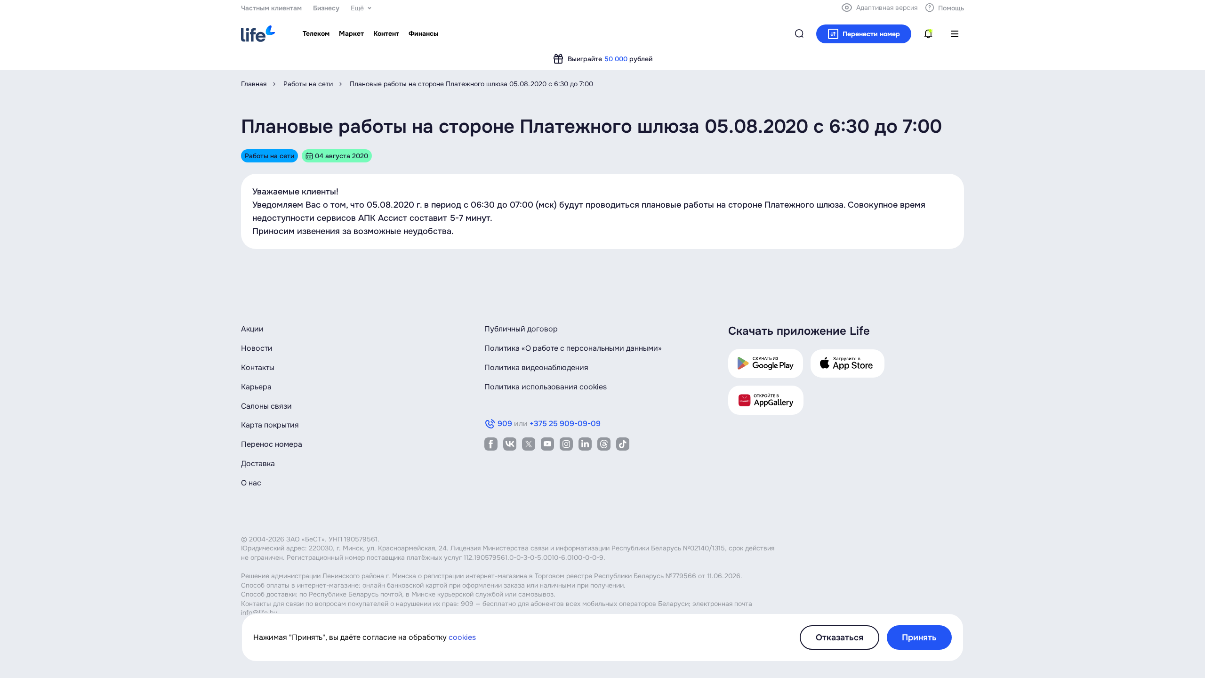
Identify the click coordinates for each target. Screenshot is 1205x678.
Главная (253, 84)
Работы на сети (308, 84)
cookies (462, 637)
